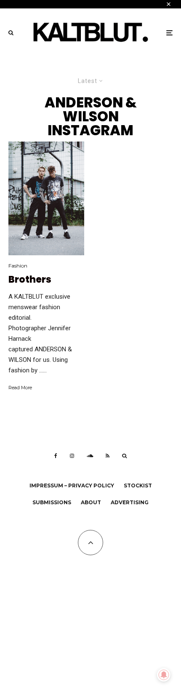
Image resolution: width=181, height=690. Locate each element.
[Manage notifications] (163, 675)
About (91, 502)
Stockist (138, 485)
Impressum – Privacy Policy (71, 485)
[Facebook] (56, 456)
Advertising (130, 502)
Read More (20, 387)
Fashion (17, 265)
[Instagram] (72, 456)
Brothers (29, 279)
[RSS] (107, 456)
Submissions (51, 502)
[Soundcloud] (89, 456)
